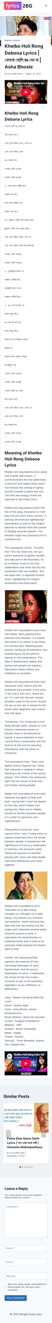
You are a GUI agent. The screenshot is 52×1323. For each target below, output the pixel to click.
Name (10, 1248)
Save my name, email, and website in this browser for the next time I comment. (27, 1287)
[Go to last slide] (8, 1133)
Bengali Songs (12, 40)
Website (10, 1276)
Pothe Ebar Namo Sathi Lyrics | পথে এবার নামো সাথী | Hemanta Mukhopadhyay (24, 1143)
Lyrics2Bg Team (15, 74)
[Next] (43, 1133)
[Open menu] (46, 5)
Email (10, 1262)
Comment (12, 1206)
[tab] (20, 1167)
